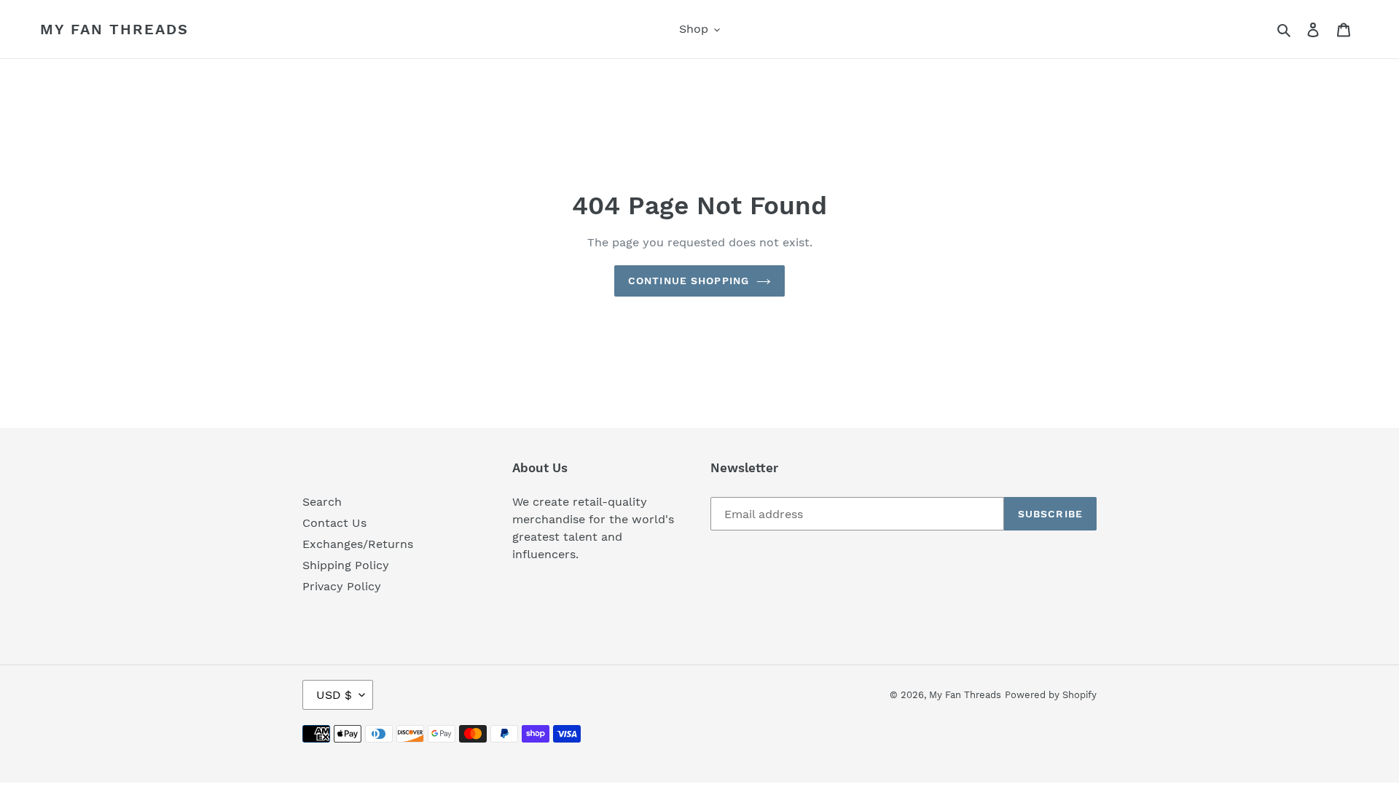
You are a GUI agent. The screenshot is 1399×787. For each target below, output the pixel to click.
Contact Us (334, 523)
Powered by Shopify (1051, 694)
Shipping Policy (345, 565)
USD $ (334, 695)
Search (322, 502)
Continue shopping (688, 280)
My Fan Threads (114, 29)
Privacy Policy (341, 586)
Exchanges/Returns (357, 544)
